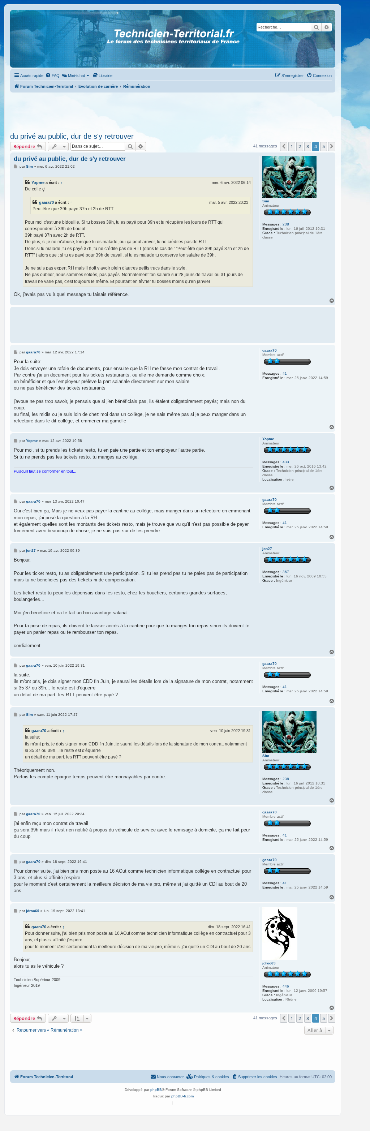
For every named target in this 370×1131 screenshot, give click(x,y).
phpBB (156, 1090)
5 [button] (323, 146)
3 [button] (307, 146)
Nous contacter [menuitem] (170, 1077)
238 (286, 224)
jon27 (267, 549)
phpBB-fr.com (182, 1096)
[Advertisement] (172, 110)
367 (286, 572)
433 (286, 462)
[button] (283, 146)
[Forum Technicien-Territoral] (43, 39)
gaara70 (46, 202)
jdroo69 (269, 963)
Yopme (37, 182)
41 (285, 373)
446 (286, 986)
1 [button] (292, 146)
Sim (265, 201)
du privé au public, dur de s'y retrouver (72, 136)
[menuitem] (52, 75)
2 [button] (299, 146)
